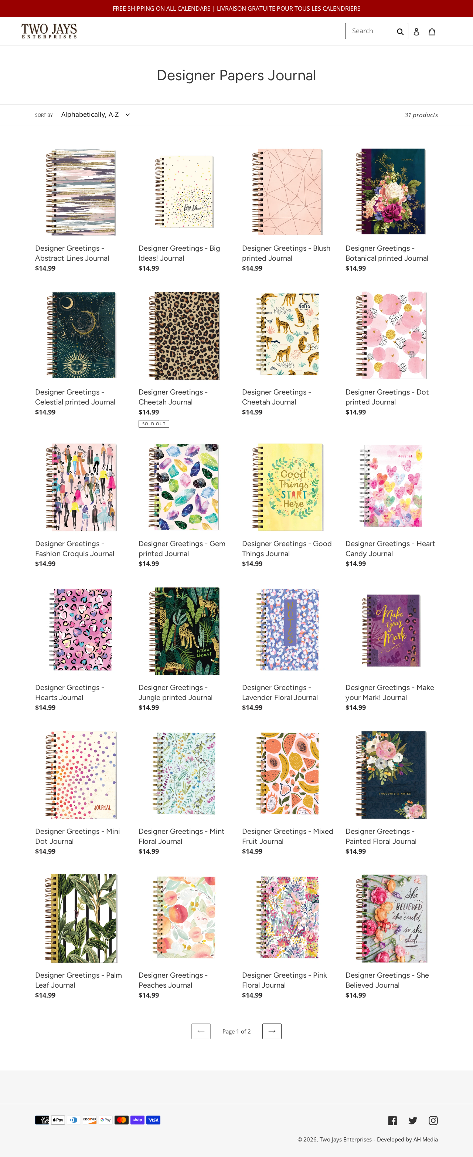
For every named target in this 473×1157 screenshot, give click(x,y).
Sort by (44, 115)
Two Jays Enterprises (346, 1139)
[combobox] (377, 31)
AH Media (426, 1139)
